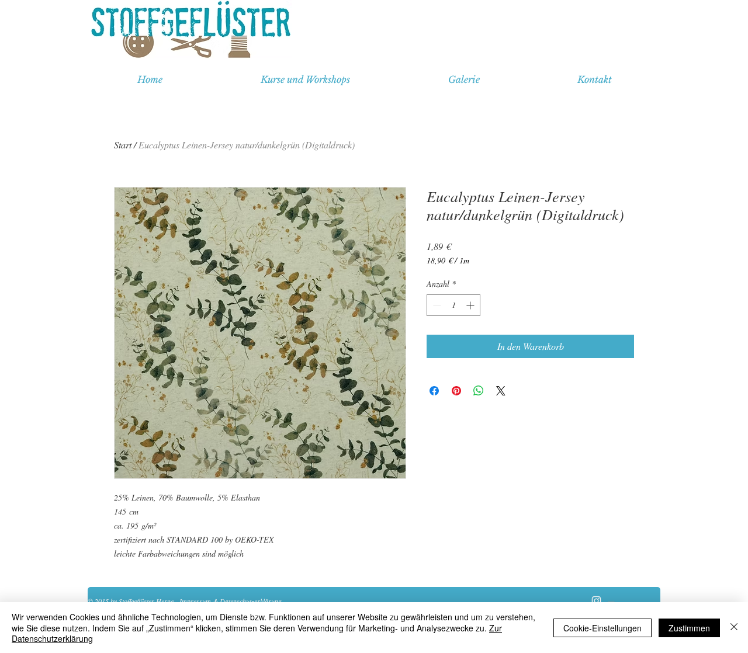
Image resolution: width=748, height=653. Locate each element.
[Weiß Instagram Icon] (596, 601)
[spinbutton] (453, 305)
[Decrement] (435, 305)
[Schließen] (734, 628)
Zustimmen (689, 628)
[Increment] (471, 305)
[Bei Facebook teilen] (434, 391)
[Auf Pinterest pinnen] (456, 391)
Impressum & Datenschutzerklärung (230, 601)
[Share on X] (501, 391)
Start (122, 144)
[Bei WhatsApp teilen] (479, 391)
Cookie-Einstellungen (602, 628)
